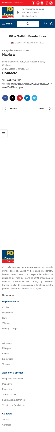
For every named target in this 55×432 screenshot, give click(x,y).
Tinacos (6, 364)
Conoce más (8, 295)
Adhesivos (7, 343)
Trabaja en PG (9, 394)
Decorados (7, 312)
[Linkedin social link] (27, 98)
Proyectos (7, 389)
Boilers (5, 353)
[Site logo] (7, 12)
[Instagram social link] (38, 3)
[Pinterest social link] (20, 98)
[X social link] (12, 98)
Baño (4, 318)
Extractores (7, 359)
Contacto (6, 424)
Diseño (18, 42)
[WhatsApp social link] (46, 3)
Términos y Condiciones (14, 405)
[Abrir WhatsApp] (47, 424)
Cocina (5, 307)
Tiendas (6, 419)
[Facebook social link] (33, 3)
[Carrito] (45, 24)
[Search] (28, 24)
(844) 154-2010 (14, 80)
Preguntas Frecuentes (12, 378)
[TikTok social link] (51, 3)
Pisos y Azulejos (10, 328)
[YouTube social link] (42, 3)
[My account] (51, 24)
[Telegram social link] (34, 98)
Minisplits (6, 348)
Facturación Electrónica (13, 400)
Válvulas (6, 323)
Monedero (7, 384)
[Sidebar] (3, 133)
